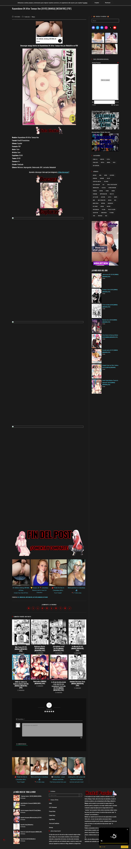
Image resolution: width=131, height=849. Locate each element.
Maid (94, 200)
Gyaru (107, 191)
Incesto (112, 194)
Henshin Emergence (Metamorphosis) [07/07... (31, 817)
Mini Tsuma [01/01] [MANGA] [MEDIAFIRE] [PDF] (21, 649)
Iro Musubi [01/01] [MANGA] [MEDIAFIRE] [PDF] (77, 649)
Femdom (95, 191)
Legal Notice (52, 819)
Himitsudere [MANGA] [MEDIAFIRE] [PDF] (39, 682)
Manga (33, 17)
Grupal (101, 191)
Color (108, 178)
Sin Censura (96, 165)
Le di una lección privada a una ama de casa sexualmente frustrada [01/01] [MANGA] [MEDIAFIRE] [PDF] (58, 686)
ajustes (85, 3)
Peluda (103, 209)
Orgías (102, 206)
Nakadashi (40, 597)
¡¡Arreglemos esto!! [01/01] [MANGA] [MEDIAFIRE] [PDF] (58, 648)
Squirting (95, 212)
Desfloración (96, 184)
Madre (115, 197)
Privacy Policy (52, 811)
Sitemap (51, 827)
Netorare (45, 597)
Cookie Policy (52, 815)
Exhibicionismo (112, 187)
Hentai (102, 162)
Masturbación (101, 200)
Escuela (104, 187)
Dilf (18, 597)
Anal (100, 175)
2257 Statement (53, 807)
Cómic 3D (95, 159)
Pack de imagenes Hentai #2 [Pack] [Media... (30, 810)
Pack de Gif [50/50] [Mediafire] (27, 839)
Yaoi (106, 215)
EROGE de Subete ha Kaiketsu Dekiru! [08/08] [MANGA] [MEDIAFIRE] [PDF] (20, 685)
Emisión (102, 159)
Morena (103, 203)
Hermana (95, 194)
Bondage (95, 178)
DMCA (50, 803)
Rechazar (107, 3)
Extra (108, 159)
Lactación (35, 597)
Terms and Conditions (54, 823)
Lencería (103, 197)
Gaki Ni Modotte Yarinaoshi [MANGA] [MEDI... (30, 803)
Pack (114, 162)
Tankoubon (104, 212)
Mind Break (95, 203)
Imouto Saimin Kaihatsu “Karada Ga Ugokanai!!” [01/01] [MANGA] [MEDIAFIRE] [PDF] (110, 382)
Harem (113, 191)
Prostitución (111, 209)
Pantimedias (96, 209)
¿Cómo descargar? (63, 172)
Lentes (109, 197)
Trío (94, 215)
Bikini (105, 175)
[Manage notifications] (3, 839)
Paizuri (108, 206)
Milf (115, 200)
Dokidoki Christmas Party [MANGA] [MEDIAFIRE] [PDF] (77, 684)
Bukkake (102, 178)
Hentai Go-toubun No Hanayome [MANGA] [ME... (31, 832)
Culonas (106, 181)
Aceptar (97, 3)
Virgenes (100, 215)
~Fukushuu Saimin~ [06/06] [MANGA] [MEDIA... (31, 796)
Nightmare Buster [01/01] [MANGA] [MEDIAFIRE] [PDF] (39, 649)
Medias (109, 200)
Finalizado (27, 17)
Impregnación (29, 597)
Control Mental (97, 181)
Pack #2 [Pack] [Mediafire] (26, 824)
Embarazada (22, 597)
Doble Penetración (112, 184)
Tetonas (111, 212)
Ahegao (94, 175)
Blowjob (112, 175)
